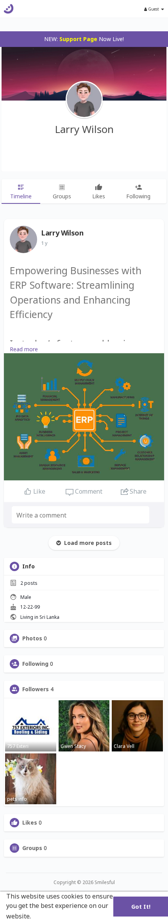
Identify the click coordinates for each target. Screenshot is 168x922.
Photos (32, 638)
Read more (24, 349)
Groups (32, 848)
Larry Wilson (84, 129)
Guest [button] (153, 9)
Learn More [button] (51, 916)
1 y (44, 242)
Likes (29, 823)
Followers (35, 689)
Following (35, 664)
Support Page (78, 39)
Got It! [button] (140, 906)
